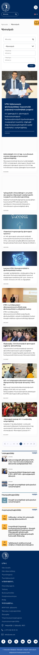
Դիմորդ (5, 589)
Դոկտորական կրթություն (12, 618)
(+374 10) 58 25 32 (11, 630)
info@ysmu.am (10, 634)
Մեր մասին (6, 568)
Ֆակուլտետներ (8, 593)
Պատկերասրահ (8, 578)
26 (24, 443)
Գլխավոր (4, 24)
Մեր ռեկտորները (8, 571)
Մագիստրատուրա (9, 596)
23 (14, 443)
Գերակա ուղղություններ (11, 611)
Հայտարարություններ (10, 621)
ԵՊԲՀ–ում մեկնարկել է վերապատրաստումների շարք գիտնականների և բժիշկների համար (17, 307)
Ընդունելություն (8, 586)
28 (31, 443)
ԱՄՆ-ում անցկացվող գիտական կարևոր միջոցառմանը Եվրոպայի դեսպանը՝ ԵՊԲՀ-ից (19, 382)
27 (27, 443)
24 (17, 443)
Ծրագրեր (5, 614)
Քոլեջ (4, 600)
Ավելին (34, 453)
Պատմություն (7, 574)
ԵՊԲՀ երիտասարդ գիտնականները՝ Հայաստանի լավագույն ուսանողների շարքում (19, 106)
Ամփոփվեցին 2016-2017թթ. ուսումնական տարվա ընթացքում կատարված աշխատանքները (18, 156)
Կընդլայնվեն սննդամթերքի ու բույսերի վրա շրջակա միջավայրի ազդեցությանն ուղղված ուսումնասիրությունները (18, 195)
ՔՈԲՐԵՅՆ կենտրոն (9, 607)
